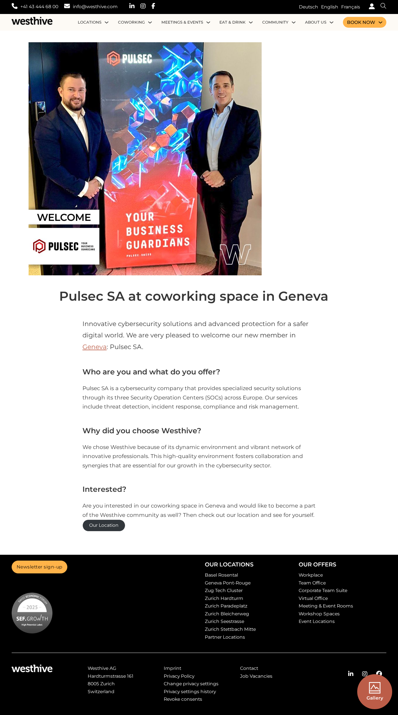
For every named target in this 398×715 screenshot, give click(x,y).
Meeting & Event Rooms (326, 606)
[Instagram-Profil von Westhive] (364, 674)
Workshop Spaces (319, 614)
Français (350, 7)
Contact (249, 668)
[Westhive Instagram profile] (146, 7)
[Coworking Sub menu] (150, 22)
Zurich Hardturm (224, 598)
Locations (89, 22)
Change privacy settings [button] (191, 683)
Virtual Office (313, 598)
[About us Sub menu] (331, 22)
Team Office (312, 583)
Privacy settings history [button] (190, 691)
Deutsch (308, 7)
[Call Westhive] (14, 7)
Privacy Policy (179, 676)
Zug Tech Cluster (224, 590)
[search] (380, 7)
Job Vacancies (256, 676)
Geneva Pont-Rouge (228, 583)
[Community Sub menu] (293, 22)
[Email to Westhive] (67, 7)
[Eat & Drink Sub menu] (251, 22)
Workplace (311, 575)
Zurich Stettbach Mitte (230, 629)
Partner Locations (225, 637)
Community (275, 22)
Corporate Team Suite (323, 590)
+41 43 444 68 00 (39, 6)
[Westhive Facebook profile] (156, 7)
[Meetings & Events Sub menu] (208, 22)
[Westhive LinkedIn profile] (134, 7)
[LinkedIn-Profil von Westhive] (350, 674)
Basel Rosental (221, 575)
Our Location (104, 525)
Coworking (131, 22)
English (329, 7)
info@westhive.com (95, 6)
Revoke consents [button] (183, 699)
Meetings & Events (182, 22)
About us (315, 22)
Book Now (361, 22)
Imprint (172, 668)
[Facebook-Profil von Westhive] (379, 674)
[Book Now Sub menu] (380, 22)
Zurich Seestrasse (224, 621)
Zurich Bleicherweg (227, 614)
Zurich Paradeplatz (226, 606)
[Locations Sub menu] (106, 22)
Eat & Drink (232, 22)
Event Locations (317, 621)
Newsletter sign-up (40, 567)
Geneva (94, 347)
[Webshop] (370, 7)
